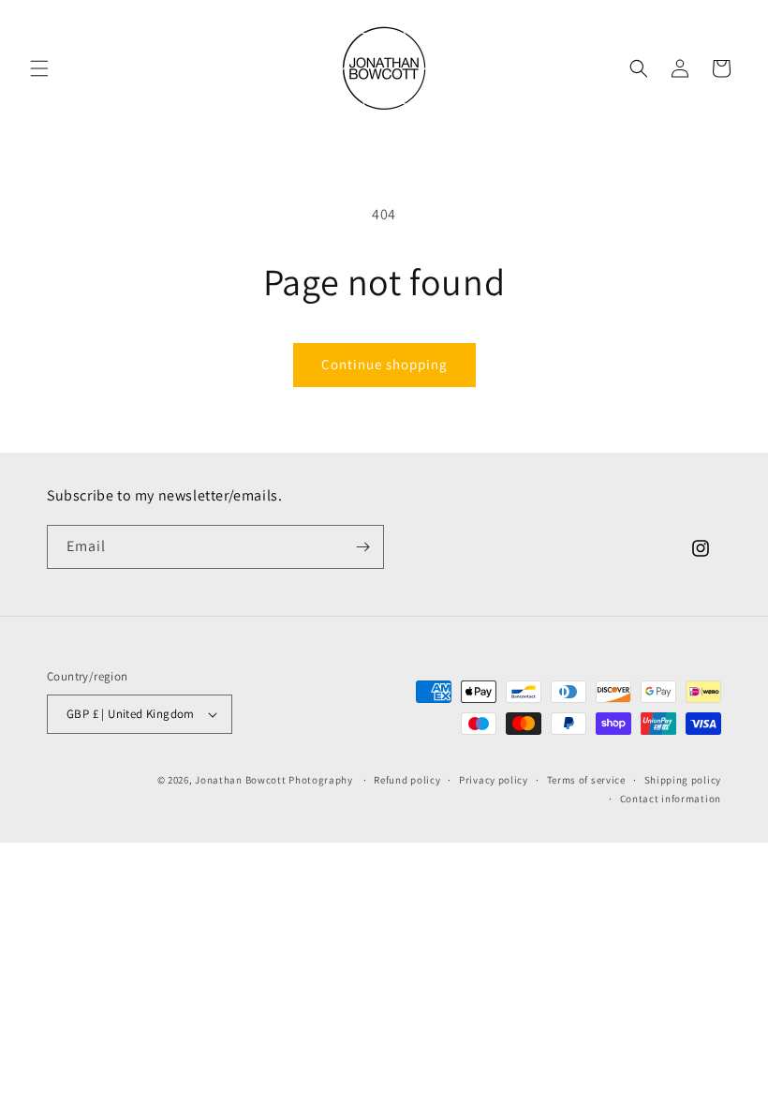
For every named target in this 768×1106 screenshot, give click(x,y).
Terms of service (586, 779)
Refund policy (407, 779)
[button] (39, 68)
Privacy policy (493, 779)
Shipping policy (683, 779)
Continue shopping (384, 364)
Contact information (670, 798)
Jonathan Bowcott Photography (274, 779)
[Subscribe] (362, 547)
